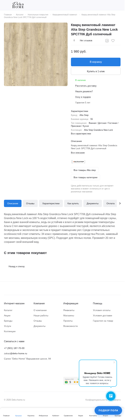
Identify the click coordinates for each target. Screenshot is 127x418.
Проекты (68, 320)
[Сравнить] (107, 40)
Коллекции (10, 331)
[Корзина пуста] (119, 5)
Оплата (110, 203)
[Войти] (93, 5)
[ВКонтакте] (6, 372)
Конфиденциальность (96, 400)
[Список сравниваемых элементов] (101, 5)
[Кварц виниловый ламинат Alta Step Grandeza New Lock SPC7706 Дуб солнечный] (36, 54)
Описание (12, 203)
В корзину (96, 61)
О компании (40, 310)
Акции (7, 315)
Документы (93, 203)
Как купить (73, 203)
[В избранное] (113, 40)
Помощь (97, 303)
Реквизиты (68, 310)
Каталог (8, 310)
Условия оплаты (101, 310)
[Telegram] (13, 372)
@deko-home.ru (18, 353)
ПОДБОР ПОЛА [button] (108, 410)
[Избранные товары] (110, 5)
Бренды (8, 320)
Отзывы (30, 203)
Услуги (7, 326)
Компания (39, 303)
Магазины (68, 315)
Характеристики (51, 203)
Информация (70, 303)
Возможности (70, 326)
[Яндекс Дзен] (19, 372)
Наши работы (41, 315)
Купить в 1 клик (96, 71)
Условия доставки (102, 315)
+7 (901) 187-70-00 (14, 348)
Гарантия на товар (103, 320)
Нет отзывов (86, 40)
